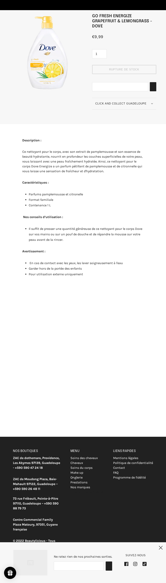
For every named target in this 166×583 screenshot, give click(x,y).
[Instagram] (135, 564)
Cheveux (76, 463)
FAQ (115, 472)
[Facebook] (127, 564)
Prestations (78, 482)
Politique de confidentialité (133, 463)
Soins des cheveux (84, 458)
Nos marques (80, 487)
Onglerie (76, 477)
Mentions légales (125, 458)
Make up (76, 472)
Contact (119, 468)
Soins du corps (81, 468)
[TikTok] (143, 564)
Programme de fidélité (86, 492)
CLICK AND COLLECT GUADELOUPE (121, 103)
